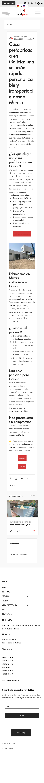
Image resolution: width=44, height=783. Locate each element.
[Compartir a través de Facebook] (10, 478)
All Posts (9, 24)
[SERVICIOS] (28, 596)
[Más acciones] (33, 37)
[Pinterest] (28, 3)
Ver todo (32, 495)
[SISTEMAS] (28, 592)
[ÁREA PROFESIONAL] (28, 605)
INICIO (4, 587)
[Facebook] (35, 3)
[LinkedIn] (41, 3)
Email (8, 706)
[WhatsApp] (25, 3)
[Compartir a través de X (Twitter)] (16, 478)
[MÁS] (28, 610)
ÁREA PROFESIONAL (10, 605)
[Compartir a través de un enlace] (27, 478)
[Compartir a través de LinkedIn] (22, 478)
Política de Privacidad (8, 744)
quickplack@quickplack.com (11, 680)
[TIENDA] (28, 601)
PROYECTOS (6, 614)
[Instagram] (32, 3)
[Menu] (37, 12)
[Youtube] (38, 3)
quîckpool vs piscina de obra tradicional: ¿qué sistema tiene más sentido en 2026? (21, 523)
